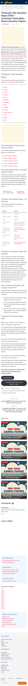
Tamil (5, 115)
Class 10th (7, 388)
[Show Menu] (2, 2)
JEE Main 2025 (4, 665)
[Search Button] (26, 2)
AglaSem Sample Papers (8, 618)
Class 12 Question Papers (11, 166)
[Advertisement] (13, 36)
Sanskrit (6, 107)
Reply (3, 514)
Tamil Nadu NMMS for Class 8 (9, 581)
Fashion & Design (5, 670)
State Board (4, 646)
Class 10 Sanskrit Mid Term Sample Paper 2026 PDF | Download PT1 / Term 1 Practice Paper (13, 495)
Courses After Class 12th (7, 659)
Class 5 (3, 597)
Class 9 (3, 603)
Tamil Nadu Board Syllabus (8, 573)
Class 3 (3, 593)
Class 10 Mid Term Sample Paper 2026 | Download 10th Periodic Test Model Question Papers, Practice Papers (13, 435)
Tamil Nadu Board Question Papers (10, 570)
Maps (3, 626)
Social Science (8, 112)
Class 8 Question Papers (10, 156)
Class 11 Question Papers (11, 163)
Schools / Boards (8, 6)
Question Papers (15, 388)
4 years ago (13, 507)
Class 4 (3, 595)
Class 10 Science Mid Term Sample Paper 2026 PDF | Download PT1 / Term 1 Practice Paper (13, 455)
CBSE (2, 644)
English (6, 90)
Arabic (5, 87)
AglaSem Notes (6, 617)
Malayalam (6, 102)
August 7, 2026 (14, 24)
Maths (5, 105)
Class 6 (3, 598)
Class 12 (3, 608)
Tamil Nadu (21, 6)
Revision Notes (4, 642)
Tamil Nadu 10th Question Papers (17, 390)
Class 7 (3, 600)
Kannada (6, 100)
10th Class (5, 422)
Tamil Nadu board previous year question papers (14, 57)
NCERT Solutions (5, 654)
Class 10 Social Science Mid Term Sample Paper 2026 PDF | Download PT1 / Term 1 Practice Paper (12, 475)
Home (2, 6)
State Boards (15, 6)
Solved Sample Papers (6, 639)
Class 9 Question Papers (10, 158)
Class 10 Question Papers (11, 161)
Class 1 (3, 590)
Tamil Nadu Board (11, 82)
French (5, 92)
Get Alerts (23, 683)
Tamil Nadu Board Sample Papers (10, 571)
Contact (2, 680)
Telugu (5, 117)
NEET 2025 (4, 667)
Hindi (5, 97)
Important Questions (7, 622)
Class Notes (4, 652)
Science (6, 110)
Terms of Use (11, 678)
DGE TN (16, 216)
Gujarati (6, 95)
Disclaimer (3, 678)
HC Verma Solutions (6, 657)
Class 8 (3, 602)
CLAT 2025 (3, 668)
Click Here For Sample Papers (20, 192)
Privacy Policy (19, 678)
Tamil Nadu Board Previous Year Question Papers (19, 229)
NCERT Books (4, 655)
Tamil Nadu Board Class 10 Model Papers (19, 242)
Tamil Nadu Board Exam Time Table (10, 560)
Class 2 (3, 592)
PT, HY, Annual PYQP (7, 620)
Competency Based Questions (9, 624)
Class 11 (3, 607)
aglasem (8, 2)
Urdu (5, 120)
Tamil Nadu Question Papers (8, 392)
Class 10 (3, 605)
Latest (2, 672)
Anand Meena (5, 24)
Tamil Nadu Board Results (8, 562)
